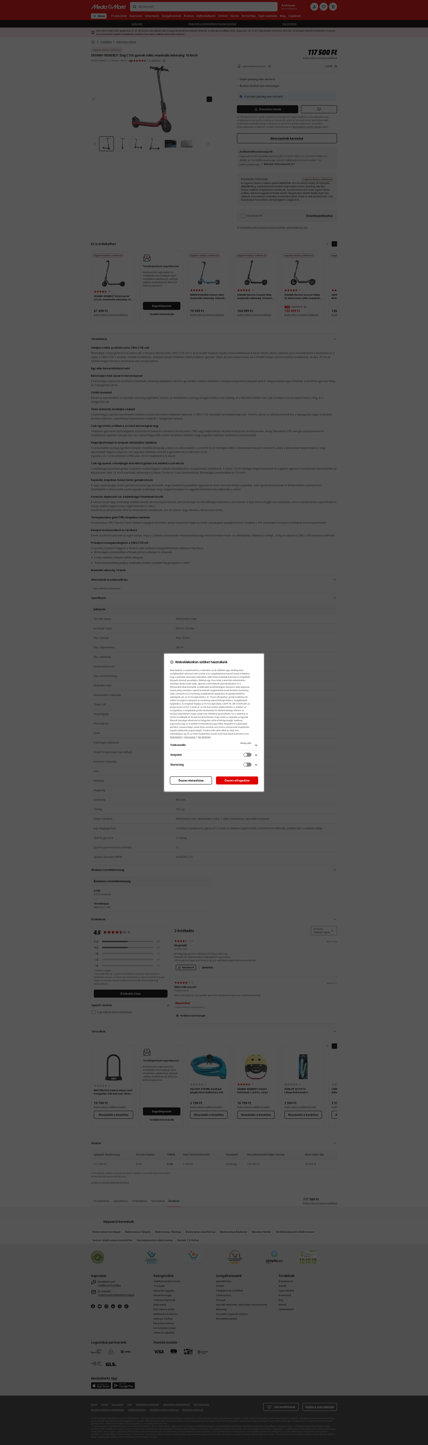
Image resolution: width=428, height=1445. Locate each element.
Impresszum (190, 737)
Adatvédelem (176, 737)
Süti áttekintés (204, 737)
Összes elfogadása (237, 780)
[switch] (247, 755)
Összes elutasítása (191, 780)
